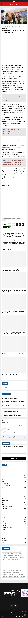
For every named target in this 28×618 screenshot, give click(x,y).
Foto (3, 477)
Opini (3, 502)
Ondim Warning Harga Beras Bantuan (11, 374)
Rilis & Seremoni (5, 527)
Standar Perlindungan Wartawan (8, 616)
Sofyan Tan (5, 576)
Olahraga (4, 500)
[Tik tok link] (14, 1)
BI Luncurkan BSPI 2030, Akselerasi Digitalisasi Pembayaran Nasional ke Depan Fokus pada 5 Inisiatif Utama (14, 235)
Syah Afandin (16, 576)
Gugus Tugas (21, 557)
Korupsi (3, 487)
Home (6, 615)
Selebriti (4, 529)
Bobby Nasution (16, 551)
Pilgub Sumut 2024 (6, 513)
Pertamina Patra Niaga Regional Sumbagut (11, 568)
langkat (10, 561)
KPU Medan (5, 561)
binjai (10, 551)
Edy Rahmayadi (5, 557)
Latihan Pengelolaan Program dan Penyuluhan (12, 218)
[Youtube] (11, 605)
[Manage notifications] (25, 615)
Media (3, 496)
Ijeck (4, 559)
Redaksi (10, 615)
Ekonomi (4, 471)
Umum (3, 540)
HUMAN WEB (18, 612)
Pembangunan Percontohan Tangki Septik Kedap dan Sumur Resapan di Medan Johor (13, 269)
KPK (20, 559)
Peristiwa (4, 510)
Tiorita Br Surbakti (15, 578)
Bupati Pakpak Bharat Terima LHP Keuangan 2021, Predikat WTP (14, 291)
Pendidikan (4, 508)
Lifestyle (4, 492)
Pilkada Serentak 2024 (7, 517)
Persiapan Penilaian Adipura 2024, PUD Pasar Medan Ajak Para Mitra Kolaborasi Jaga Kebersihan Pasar (14, 243)
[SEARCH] (24, 387)
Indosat (8, 559)
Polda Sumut (11, 570)
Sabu (16, 574)
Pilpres (3, 519)
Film (3, 473)
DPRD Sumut (17, 555)
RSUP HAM (11, 574)
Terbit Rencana (6, 578)
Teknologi (4, 534)
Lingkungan (4, 494)
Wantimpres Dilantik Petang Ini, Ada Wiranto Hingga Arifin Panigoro (13, 312)
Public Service (5, 523)
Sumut (10, 576)
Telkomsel (23, 576)
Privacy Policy (22, 616)
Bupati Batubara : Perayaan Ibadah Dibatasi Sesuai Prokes (14, 354)
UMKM (22, 578)
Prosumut (5, 574)
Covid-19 (4, 555)
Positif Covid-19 (16, 572)
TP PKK (4, 220)
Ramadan (4, 525)
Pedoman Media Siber (17, 615)
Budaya (3, 470)
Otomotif (4, 504)
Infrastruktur (5, 483)
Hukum (3, 481)
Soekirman (21, 574)
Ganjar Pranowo (13, 557)
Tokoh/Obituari (5, 536)
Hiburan (4, 479)
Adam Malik (5, 551)
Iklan (17, 616)
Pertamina (5, 566)
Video (3, 542)
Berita (3, 468)
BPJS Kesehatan (6, 553)
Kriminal (4, 489)
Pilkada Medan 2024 (6, 515)
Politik (3, 521)
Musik (3, 498)
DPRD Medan (10, 555)
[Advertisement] (14, 50)
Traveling (4, 538)
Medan (15, 561)
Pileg (3, 512)
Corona (20, 553)
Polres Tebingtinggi (7, 572)
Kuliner (3, 491)
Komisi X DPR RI (15, 559)
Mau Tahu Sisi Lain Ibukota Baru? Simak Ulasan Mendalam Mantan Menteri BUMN (13, 333)
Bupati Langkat (14, 553)
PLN (22, 568)
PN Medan (5, 570)
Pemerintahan (4, 28)
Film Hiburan (5, 475)
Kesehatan (4, 485)
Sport (3, 531)
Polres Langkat (19, 570)
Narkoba (20, 561)
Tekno (3, 532)
